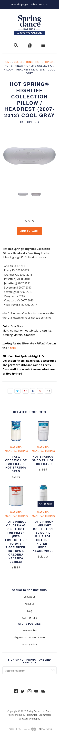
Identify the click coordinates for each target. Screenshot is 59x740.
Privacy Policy (29, 644)
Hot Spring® (44, 62)
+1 (40, 391)
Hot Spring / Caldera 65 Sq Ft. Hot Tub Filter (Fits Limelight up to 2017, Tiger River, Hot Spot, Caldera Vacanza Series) (16, 542)
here (13, 348)
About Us (29, 603)
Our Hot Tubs (29, 617)
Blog (29, 610)
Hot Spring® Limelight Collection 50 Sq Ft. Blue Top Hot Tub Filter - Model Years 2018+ (43, 536)
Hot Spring (29, 122)
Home (7, 62)
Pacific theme (15, 714)
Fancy (32, 391)
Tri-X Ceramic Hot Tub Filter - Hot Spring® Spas (16, 464)
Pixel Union (32, 714)
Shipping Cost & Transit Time (29, 637)
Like (10, 391)
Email (48, 391)
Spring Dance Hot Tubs (39, 711)
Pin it (25, 391)
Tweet (17, 391)
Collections (23, 62)
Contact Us (29, 596)
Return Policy (30, 630)
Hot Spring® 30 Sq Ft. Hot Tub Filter (43, 460)
